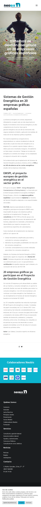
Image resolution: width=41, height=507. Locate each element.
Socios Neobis (7, 420)
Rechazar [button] (28, 503)
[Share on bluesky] (21, 347)
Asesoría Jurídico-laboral (10, 436)
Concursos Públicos (9, 441)
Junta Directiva (8, 412)
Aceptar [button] (21, 503)
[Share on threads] (19, 347)
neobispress (7, 458)
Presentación (7, 417)
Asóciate (6, 410)
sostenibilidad (22, 57)
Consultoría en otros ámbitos (12, 444)
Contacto (6, 407)
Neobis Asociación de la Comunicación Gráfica (21, 58)
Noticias (5, 453)
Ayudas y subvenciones (10, 439)
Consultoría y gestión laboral (12, 434)
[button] (36, 5)
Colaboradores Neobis (10, 422)
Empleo (5, 455)
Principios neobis (8, 415)
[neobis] (12, 5)
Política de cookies (8, 499)
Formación (6, 425)
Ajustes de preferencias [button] (10, 503)
